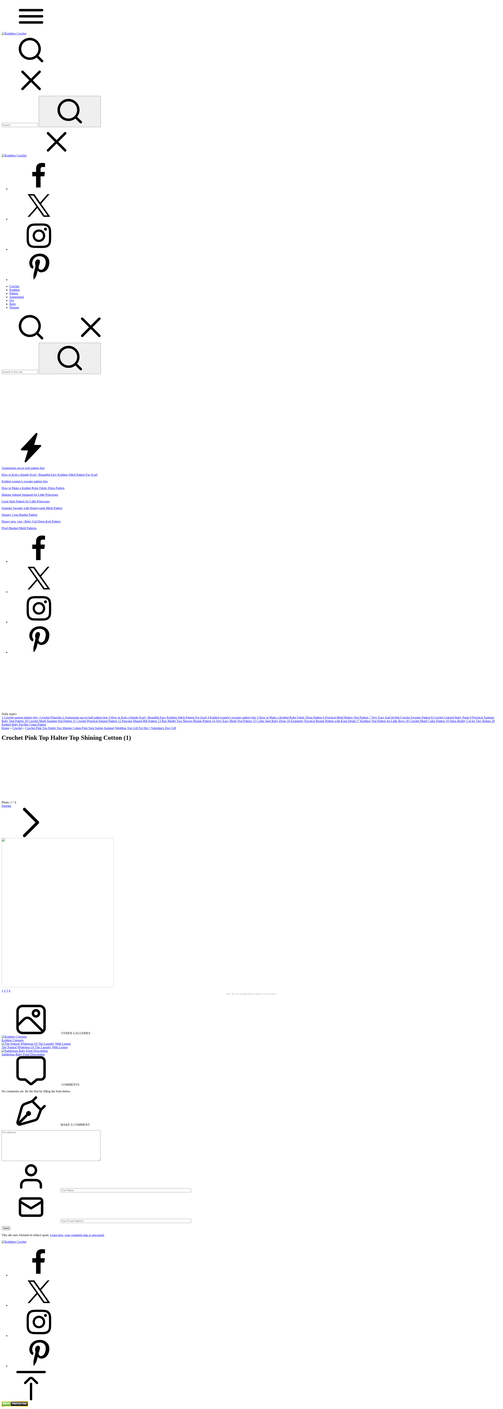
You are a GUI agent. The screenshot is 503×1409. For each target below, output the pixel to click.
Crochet (17, 728)
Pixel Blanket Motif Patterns (19, 528)
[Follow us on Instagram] (38, 249)
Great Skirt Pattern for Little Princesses (26, 501)
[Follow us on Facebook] (38, 189)
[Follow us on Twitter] (38, 219)
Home (5, 728)
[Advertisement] (251, 403)
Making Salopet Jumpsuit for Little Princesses (30, 494)
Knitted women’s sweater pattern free (25, 481)
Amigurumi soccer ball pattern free (23, 468)
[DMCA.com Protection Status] (15, 1405)
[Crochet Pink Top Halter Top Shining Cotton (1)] (58, 986)
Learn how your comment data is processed (77, 1235)
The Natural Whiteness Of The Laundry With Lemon (35, 1047)
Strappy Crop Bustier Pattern (19, 514)
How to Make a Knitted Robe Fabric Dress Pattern (33, 488)
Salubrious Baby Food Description (23, 1054)
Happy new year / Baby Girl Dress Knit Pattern (31, 521)
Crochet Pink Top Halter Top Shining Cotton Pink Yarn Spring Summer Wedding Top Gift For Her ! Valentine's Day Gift (100, 728)
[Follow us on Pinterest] (38, 279)
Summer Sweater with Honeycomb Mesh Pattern (32, 508)
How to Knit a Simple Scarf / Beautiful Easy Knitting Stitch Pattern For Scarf (49, 474)
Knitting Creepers (13, 1040)
